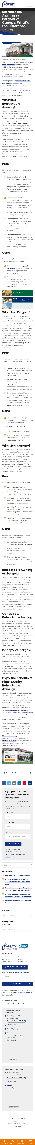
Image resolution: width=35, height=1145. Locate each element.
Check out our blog (9, 736)
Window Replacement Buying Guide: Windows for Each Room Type (17, 881)
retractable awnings (18, 710)
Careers (21, 957)
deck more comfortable (17, 123)
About (20, 959)
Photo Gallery (7, 959)
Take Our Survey (14, 967)
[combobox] (17, 915)
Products (5, 957)
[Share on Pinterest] (24, 783)
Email (8, 832)
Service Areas (7, 962)
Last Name (10, 822)
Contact (21, 1143)
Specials (4, 1143)
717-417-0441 (12, 1025)
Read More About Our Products (17, 875)
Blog (11, 30)
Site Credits (21, 1119)
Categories (7, 925)
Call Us (13, 1143)
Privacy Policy (10, 854)
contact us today (9, 741)
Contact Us (22, 962)
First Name (10, 812)
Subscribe (12, 844)
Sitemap (12, 1119)
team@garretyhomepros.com (18, 1029)
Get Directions (15, 1021)
